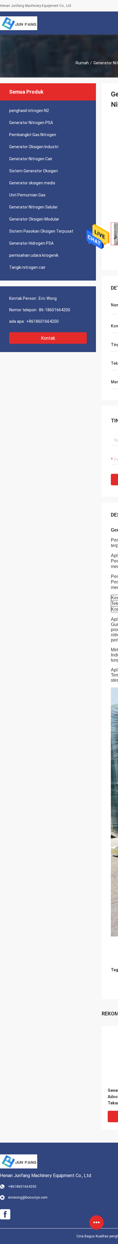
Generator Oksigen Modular (34, 219)
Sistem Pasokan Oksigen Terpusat (41, 231)
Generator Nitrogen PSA (31, 122)
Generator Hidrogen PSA (31, 243)
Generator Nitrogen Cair (30, 159)
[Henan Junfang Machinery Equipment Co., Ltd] (18, 23)
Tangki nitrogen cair (27, 267)
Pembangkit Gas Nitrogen (32, 134)
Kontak (48, 338)
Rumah (82, 63)
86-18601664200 (54, 310)
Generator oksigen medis (32, 183)
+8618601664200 (42, 321)
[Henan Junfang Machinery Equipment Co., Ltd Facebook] (5, 1214)
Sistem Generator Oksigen (33, 171)
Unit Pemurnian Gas (27, 195)
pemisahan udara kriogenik (33, 255)
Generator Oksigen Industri (33, 146)
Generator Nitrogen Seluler (33, 207)
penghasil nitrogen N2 (29, 110)
